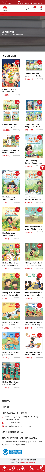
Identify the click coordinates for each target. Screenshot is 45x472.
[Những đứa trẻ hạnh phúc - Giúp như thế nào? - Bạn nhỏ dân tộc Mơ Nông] (34, 341)
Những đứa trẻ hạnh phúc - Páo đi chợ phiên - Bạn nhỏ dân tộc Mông (33, 323)
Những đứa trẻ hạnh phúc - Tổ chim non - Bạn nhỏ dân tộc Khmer (11, 323)
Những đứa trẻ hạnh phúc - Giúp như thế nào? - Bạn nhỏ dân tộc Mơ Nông (33, 353)
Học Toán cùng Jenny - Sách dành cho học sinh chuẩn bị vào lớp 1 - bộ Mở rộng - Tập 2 (33, 198)
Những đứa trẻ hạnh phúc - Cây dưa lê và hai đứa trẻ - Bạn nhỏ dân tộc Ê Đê (11, 294)
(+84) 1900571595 (6, 2)
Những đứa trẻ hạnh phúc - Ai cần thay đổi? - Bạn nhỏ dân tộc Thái (33, 228)
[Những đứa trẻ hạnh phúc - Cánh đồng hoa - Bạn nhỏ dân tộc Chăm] (11, 252)
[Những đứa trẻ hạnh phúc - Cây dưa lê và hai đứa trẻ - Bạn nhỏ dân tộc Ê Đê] (11, 281)
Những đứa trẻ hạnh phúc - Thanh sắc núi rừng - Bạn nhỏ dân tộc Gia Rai (11, 383)
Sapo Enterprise (28, 462)
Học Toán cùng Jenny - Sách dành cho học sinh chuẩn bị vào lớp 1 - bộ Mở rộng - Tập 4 (33, 162)
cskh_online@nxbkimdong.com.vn (30, 3)
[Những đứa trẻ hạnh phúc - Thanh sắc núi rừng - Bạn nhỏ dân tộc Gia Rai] (11, 371)
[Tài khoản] (27, 8)
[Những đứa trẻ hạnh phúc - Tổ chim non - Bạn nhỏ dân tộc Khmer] (11, 311)
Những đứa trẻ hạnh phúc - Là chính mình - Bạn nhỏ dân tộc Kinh (11, 353)
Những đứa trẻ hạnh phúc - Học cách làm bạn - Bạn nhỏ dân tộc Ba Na (33, 264)
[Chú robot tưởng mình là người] (11, 73)
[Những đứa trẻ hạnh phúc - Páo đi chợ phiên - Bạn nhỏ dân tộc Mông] (34, 311)
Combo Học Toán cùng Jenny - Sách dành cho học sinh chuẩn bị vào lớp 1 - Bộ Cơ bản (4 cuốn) (33, 125)
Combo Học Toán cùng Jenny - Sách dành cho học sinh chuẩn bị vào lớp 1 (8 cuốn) (33, 74)
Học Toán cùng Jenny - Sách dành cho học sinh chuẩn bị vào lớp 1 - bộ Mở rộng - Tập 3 (11, 198)
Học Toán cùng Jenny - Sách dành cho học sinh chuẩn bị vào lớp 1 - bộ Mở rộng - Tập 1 (11, 234)
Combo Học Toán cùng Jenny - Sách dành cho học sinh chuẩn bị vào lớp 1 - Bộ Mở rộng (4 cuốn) (10, 125)
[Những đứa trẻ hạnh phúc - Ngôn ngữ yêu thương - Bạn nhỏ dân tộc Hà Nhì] (34, 281)
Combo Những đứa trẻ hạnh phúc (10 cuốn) (10, 151)
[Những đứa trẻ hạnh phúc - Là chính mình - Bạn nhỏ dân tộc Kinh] (11, 341)
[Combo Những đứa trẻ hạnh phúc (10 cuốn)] (11, 141)
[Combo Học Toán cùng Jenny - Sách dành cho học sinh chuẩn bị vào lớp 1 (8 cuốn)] (34, 65)
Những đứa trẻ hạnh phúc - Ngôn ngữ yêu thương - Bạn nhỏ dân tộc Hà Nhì (33, 294)
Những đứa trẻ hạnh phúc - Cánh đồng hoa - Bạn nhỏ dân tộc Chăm (11, 264)
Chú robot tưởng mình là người (9, 90)
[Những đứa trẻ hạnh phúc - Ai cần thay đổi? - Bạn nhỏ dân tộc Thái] (34, 215)
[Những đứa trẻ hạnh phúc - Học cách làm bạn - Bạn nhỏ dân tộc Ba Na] (34, 252)
